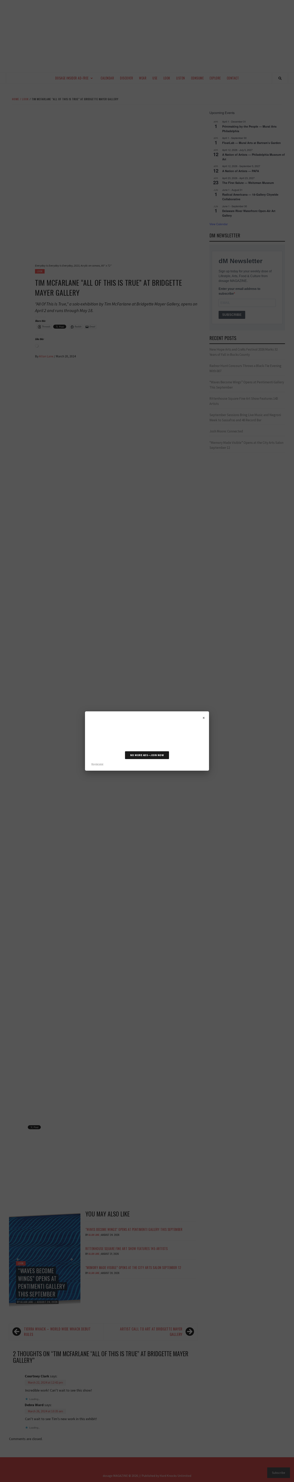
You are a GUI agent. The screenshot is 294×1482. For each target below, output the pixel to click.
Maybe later (97, 763)
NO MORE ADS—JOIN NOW (147, 755)
